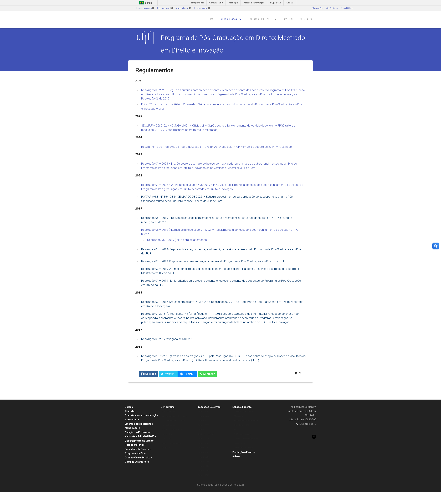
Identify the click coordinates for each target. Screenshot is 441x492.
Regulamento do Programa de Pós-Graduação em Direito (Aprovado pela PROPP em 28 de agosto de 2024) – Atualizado (217, 146)
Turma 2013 (203, 475)
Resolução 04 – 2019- (155, 249)
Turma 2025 (203, 416)
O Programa (228, 19)
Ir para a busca (183, 8)
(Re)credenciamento (171, 443)
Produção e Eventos (243, 452)
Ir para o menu (164, 8)
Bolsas (129, 407)
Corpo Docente (168, 425)
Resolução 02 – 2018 (154, 301)
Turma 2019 (203, 448)
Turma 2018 (203, 452)
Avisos (288, 19)
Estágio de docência (243, 434)
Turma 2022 (203, 429)
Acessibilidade (347, 8)
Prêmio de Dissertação (244, 448)
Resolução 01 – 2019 (155, 280)
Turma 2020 (203, 443)
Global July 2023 (241, 425)
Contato (306, 19)
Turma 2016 (203, 461)
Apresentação (168, 411)
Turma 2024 (203, 420)
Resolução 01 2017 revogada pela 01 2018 (167, 339)
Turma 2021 (203, 439)
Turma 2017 (203, 457)
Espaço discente (260, 19)
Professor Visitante (206, 434)
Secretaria (167, 439)
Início (209, 19)
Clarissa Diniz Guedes (172, 429)
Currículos (167, 434)
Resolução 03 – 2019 (155, 261)
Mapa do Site (317, 8)
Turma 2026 (203, 411)
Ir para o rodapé (201, 8)
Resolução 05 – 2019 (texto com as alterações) (177, 240)
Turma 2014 (203, 471)
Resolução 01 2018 (153, 313)
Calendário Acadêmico (244, 411)
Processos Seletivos (208, 407)
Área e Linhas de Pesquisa (174, 416)
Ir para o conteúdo (145, 8)
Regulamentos (168, 448)
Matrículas (239, 416)
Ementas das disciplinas (139, 423)
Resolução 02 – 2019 (155, 268)
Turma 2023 (203, 425)
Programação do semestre (246, 420)
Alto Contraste (332, 8)
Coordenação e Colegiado (174, 420)
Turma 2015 (203, 466)
